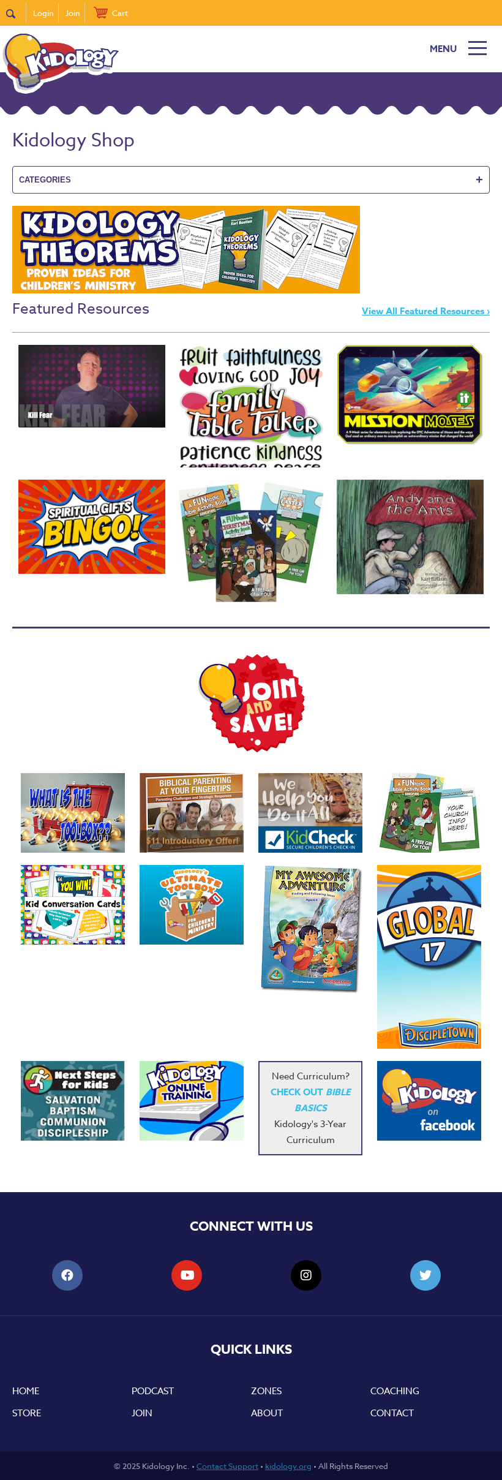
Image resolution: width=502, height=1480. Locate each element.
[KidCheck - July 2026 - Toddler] (310, 813)
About (267, 1413)
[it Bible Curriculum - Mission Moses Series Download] (410, 395)
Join (73, 12)
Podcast (153, 1391)
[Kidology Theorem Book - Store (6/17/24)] (186, 290)
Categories (251, 179)
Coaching (394, 1391)
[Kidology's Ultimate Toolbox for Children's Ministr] (192, 905)
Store (26, 1413)
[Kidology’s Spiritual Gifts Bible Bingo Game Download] (91, 527)
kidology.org (288, 1465)
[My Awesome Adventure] (310, 931)
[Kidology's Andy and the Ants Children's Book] (410, 537)
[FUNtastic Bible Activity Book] (429, 813)
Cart (120, 12)
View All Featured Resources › (426, 310)
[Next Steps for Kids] (73, 1101)
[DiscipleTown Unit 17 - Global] (429, 957)
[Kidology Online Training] (192, 1101)
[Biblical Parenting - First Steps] (192, 813)
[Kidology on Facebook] (429, 1101)
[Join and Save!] (251, 749)
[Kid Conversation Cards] (73, 905)
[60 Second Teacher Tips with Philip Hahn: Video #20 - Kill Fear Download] (91, 386)
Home (25, 1391)
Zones (266, 1391)
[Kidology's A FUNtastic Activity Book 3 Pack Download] (251, 541)
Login (43, 12)
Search (16, 13)
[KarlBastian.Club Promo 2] (73, 813)
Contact (392, 1413)
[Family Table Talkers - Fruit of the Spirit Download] (251, 406)
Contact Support (227, 1465)
